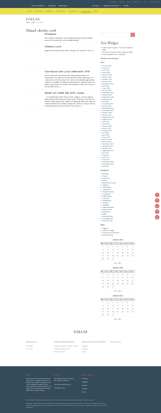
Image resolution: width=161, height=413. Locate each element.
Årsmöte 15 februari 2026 (111, 52)
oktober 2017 (107, 148)
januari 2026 (106, 66)
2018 (32, 22)
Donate (145, 1)
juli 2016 (105, 166)
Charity (105, 176)
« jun (115, 263)
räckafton (105, 205)
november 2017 (107, 146)
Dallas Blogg (86, 11)
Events (104, 180)
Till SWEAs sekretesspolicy (62, 384)
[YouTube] (157, 211)
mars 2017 (106, 159)
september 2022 (108, 97)
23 (108, 256)
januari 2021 (106, 106)
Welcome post (107, 221)
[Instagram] (157, 200)
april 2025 (105, 70)
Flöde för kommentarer (110, 233)
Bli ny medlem (112, 1)
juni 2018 (105, 133)
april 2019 (105, 121)
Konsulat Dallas (108, 192)
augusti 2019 (107, 119)
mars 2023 (106, 88)
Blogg (128, 1)
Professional (106, 201)
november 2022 (108, 92)
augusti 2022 (107, 99)
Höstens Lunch (53, 46)
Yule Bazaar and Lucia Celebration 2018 (67, 71)
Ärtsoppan (50, 34)
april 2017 (105, 157)
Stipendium (106, 212)
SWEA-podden (137, 1)
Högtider (105, 185)
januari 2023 (106, 90)
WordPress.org (107, 235)
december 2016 (107, 162)
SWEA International (37, 5)
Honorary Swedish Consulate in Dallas (66, 346)
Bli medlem (29, 346)
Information (106, 187)
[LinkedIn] (157, 206)
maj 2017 (105, 155)
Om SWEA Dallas (74, 11)
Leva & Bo (29, 349)
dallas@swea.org (115, 342)
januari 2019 (106, 128)
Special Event (107, 209)
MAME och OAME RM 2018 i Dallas (64, 93)
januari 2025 (106, 77)
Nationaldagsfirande (109, 54)
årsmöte (105, 174)
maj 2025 (105, 68)
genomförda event (109, 183)
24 (113, 256)
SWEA (104, 214)
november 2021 (107, 104)
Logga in (105, 228)
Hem (27, 22)
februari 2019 (107, 126)
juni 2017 (105, 153)
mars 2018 (106, 137)
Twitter (84, 351)
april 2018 (105, 135)
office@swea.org (59, 388)
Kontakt (126, 5)
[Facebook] (157, 195)
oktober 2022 (107, 95)
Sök (159, 1)
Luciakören (106, 194)
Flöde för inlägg (108, 230)
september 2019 (108, 117)
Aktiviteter (153, 1)
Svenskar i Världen (59, 351)
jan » (120, 263)
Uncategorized (107, 218)
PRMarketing (106, 196)
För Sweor (96, 5)
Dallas (29, 11)
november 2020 (108, 110)
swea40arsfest (107, 216)
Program (105, 203)
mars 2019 (106, 124)
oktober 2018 (107, 130)
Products (105, 198)
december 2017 (108, 144)
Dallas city (106, 178)
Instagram (85, 346)
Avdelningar (52, 5)
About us (121, 1)
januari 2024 (106, 81)
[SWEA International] (80, 5)
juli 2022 (105, 101)
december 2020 (108, 108)
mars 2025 (106, 72)
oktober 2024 (107, 79)
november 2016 (107, 164)
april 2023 (105, 86)
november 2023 (108, 84)
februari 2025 (107, 75)
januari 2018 (106, 142)
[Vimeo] (157, 217)
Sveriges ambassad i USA (62, 349)
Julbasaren (106, 189)
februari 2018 (107, 139)
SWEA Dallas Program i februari (113, 48)
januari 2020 (106, 115)
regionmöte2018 (108, 207)
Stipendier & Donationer (111, 5)
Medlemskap (63, 5)
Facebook (85, 349)
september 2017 (108, 150)
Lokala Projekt (61, 11)
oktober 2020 (107, 113)
